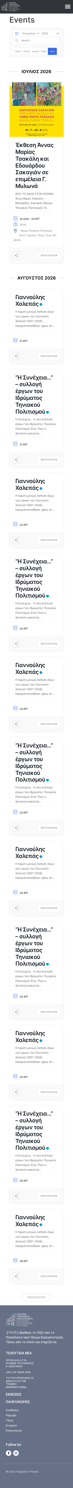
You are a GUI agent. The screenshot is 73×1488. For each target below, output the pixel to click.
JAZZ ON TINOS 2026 (18, 1372)
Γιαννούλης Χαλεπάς (30, 300)
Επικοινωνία (14, 1430)
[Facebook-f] (8, 1453)
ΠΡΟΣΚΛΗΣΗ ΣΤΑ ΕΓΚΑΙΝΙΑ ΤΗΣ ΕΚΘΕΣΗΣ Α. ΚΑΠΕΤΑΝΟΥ (20, 1363)
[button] (67, 6)
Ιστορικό (11, 1425)
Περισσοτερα (49, 255)
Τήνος (10, 1420)
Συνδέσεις (12, 1410)
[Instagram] (16, 1453)
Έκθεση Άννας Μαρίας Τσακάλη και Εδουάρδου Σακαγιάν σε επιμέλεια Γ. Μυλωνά (34, 165)
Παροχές (11, 1415)
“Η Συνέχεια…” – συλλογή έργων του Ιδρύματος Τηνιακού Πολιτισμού (34, 394)
